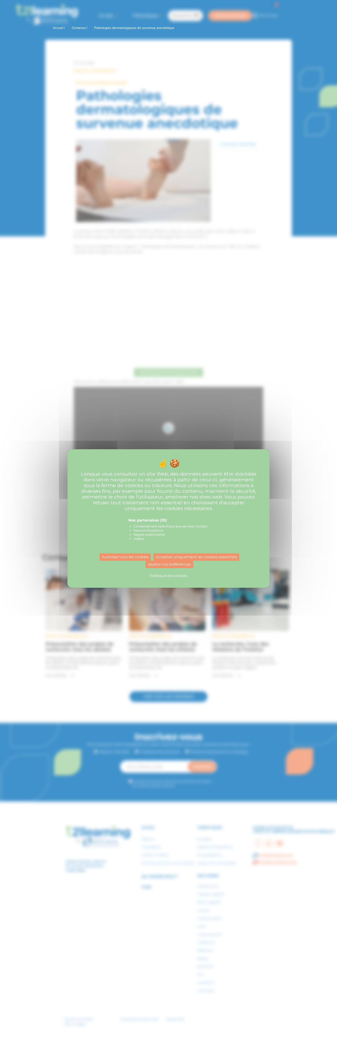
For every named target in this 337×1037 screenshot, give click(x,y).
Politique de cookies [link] (168, 576)
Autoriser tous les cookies (125, 557)
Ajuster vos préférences (169, 564)
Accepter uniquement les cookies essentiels (196, 557)
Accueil (58, 28)
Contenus (79, 28)
